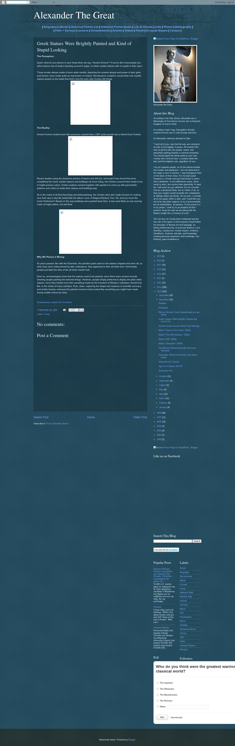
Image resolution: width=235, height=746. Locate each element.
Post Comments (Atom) (57, 423)
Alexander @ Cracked (169, 362)
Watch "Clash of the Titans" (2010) (175, 330)
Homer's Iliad (186, 596)
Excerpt (183, 584)
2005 (159, 426)
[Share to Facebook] (79, 310)
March (162, 398)
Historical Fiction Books (116, 26)
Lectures (82, 30)
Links (157, 26)
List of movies (143, 26)
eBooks (64, 26)
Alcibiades (163, 308)
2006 (159, 421)
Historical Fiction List (84, 26)
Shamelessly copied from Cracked (54, 302)
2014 (159, 274)
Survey (183, 633)
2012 (159, 282)
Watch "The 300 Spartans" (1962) (174, 335)
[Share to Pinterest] (82, 310)
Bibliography (183, 26)
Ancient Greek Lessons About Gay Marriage (179, 326)
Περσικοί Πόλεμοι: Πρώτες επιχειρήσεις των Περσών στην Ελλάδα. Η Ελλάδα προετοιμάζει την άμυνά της (162, 575)
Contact (175, 30)
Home (91, 417)
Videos (129, 30)
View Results (176, 717)
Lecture (183, 601)
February (163, 403)
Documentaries (100, 30)
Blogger (131, 739)
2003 (159, 435)
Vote (162, 717)
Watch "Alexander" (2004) (170, 343)
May (161, 389)
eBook (183, 580)
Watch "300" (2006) (167, 339)
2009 (159, 413)
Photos (168, 26)
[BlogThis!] (73, 310)
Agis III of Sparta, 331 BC (171, 366)
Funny (47, 314)
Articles (117, 30)
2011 (159, 287)
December (164, 295)
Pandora (162, 303)
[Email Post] (64, 310)
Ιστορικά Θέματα (157, 30)
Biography (50, 26)
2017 (159, 265)
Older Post (140, 417)
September (164, 381)
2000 (159, 439)
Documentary (186, 576)
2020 (159, 256)
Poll (181, 613)
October (163, 376)
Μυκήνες (184, 649)
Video (182, 641)
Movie (182, 609)
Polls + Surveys (65, 30)
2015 (159, 269)
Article (183, 568)
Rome (182, 621)
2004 (159, 430)
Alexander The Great (74, 14)
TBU (182, 637)
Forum (140, 30)
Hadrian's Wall (186, 592)
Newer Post (41, 417)
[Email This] (70, 310)
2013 (159, 278)
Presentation (186, 617)
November (164, 299)
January (163, 407)
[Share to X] (76, 310)
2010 (159, 291)
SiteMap (184, 625)
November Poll (165, 370)
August (162, 385)
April (161, 394)
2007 (159, 417)
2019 (159, 260)
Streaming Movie (188, 629)
